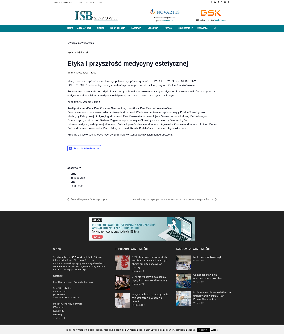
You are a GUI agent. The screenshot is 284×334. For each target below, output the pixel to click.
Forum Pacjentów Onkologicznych (88, 199)
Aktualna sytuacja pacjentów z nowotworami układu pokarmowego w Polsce (173, 199)
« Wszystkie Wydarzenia (81, 43)
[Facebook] (208, 2)
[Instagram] (211, 2)
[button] (215, 28)
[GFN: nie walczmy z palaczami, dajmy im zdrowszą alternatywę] (122, 282)
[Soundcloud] (222, 2)
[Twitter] (225, 2)
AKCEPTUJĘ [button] (204, 330)
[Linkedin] (215, 2)
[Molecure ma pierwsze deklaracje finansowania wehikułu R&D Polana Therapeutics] (183, 298)
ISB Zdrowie (77, 257)
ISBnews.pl (58, 307)
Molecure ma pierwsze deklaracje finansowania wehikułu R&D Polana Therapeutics (212, 296)
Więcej (214, 329)
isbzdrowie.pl (167, 21)
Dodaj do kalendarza (84, 148)
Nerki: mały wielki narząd (207, 257)
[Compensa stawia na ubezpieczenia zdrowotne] (183, 280)
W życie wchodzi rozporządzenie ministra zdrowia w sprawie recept (150, 298)
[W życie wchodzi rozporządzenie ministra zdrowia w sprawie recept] (122, 300)
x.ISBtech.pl (59, 318)
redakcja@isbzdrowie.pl (74, 269)
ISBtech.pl (58, 314)
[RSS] (218, 2)
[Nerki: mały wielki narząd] (183, 262)
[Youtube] (228, 2)
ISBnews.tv (58, 310)
